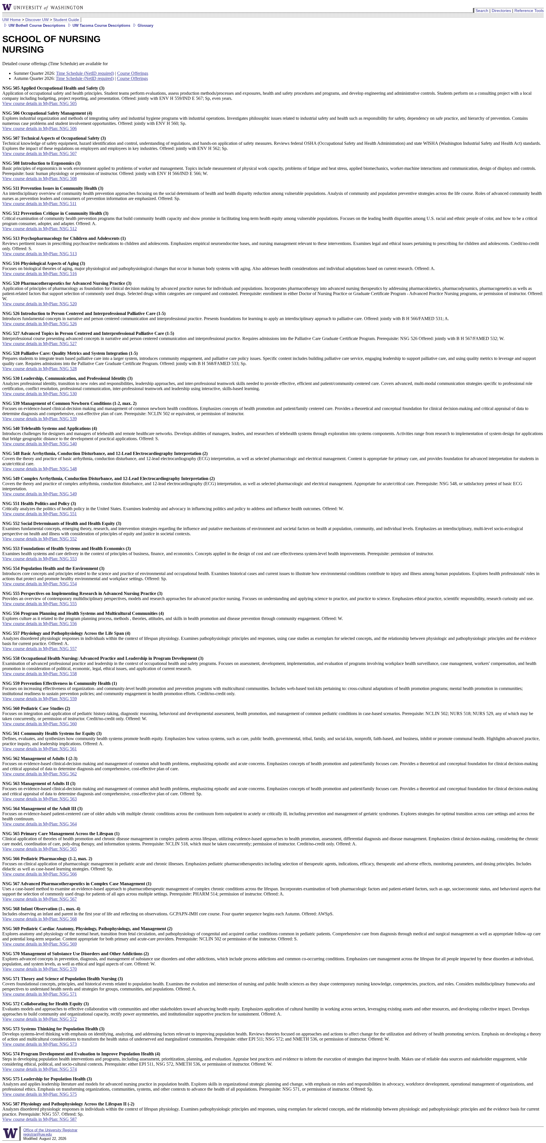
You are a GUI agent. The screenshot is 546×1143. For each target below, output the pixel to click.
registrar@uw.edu (37, 1134)
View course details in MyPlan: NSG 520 (39, 303)
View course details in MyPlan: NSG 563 (39, 798)
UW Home (11, 19)
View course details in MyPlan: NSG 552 (39, 538)
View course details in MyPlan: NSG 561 (39, 748)
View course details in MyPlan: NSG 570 (39, 969)
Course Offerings (132, 73)
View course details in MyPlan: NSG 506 (39, 128)
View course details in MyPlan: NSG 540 (39, 443)
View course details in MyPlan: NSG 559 (39, 698)
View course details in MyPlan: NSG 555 (39, 603)
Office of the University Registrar (50, 1130)
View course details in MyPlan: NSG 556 (39, 623)
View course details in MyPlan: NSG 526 (39, 323)
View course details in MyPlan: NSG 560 (39, 723)
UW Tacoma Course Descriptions (100, 25)
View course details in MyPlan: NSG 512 (39, 228)
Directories (501, 10)
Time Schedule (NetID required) (85, 73)
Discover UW (37, 19)
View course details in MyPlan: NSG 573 (39, 1044)
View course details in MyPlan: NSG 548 (39, 468)
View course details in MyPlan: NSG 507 (39, 153)
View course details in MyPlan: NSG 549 (39, 493)
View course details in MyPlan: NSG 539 (39, 418)
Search (481, 10)
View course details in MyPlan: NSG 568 (39, 919)
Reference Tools (529, 10)
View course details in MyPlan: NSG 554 (39, 583)
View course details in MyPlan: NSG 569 (39, 944)
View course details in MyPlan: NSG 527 (39, 343)
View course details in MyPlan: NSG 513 (39, 253)
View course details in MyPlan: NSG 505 (39, 103)
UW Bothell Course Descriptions (36, 25)
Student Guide (66, 19)
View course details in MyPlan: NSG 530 (39, 393)
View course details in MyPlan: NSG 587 (39, 1119)
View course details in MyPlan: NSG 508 (39, 178)
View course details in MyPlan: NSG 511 (39, 203)
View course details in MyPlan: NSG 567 (39, 899)
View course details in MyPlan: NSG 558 (39, 673)
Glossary (144, 25)
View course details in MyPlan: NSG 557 (39, 648)
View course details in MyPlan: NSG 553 (39, 558)
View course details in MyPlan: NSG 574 (39, 1069)
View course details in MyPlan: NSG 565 (39, 849)
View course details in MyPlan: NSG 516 (39, 273)
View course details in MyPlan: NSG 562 (39, 773)
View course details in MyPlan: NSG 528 (39, 368)
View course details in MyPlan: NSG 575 (39, 1094)
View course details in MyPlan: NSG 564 (39, 823)
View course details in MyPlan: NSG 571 (39, 994)
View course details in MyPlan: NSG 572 (39, 1019)
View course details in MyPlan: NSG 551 (39, 513)
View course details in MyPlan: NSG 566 (39, 874)
